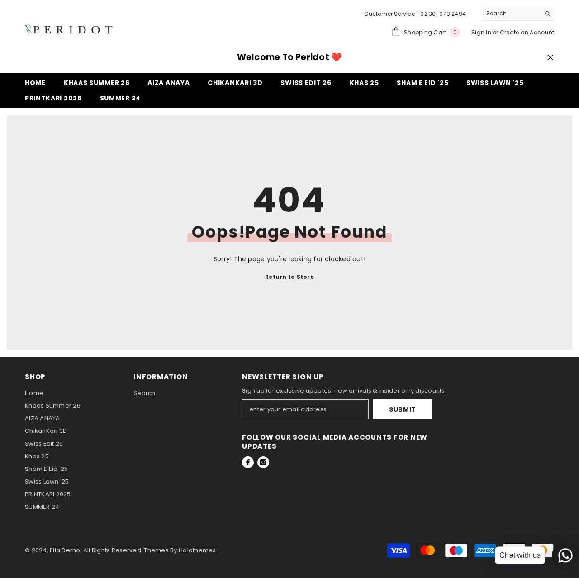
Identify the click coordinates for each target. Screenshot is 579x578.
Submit (402, 409)
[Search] (518, 14)
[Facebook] (248, 462)
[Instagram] (263, 462)
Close (550, 57)
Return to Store (289, 277)
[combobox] (511, 13)
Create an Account (527, 32)
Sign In (481, 32)
